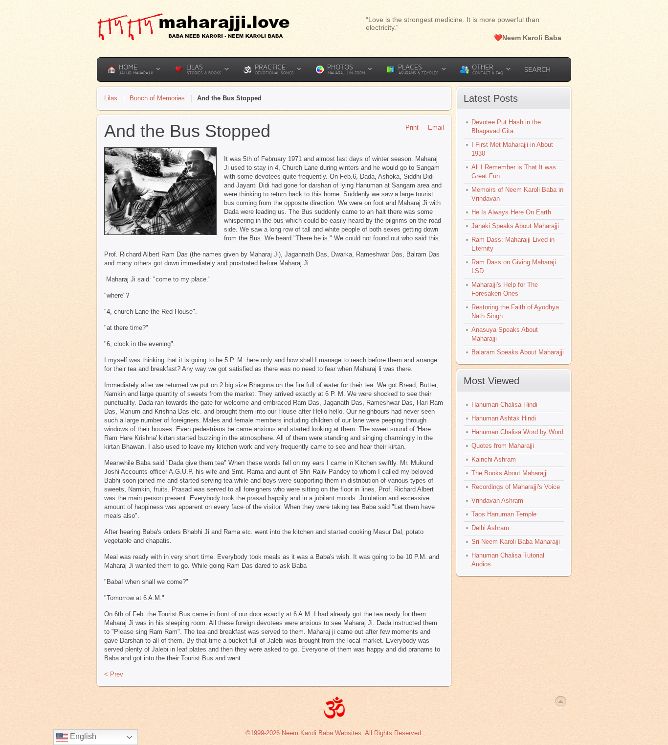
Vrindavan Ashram (497, 500)
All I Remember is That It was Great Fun (513, 171)
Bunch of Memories (157, 98)
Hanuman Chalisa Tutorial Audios (507, 560)
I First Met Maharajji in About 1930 (512, 149)
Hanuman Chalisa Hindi (504, 404)
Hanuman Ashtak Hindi (503, 418)
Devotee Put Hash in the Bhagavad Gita (506, 126)
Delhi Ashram (490, 528)
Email (436, 127)
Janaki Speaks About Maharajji (515, 226)
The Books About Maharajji (509, 473)
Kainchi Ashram (493, 459)
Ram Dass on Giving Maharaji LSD (513, 266)
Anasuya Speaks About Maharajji (504, 334)
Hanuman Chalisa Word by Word (517, 432)
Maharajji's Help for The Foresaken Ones (504, 289)
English (82, 736)
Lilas (110, 98)
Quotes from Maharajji (502, 445)
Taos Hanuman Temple (503, 514)
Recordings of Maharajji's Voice (515, 486)
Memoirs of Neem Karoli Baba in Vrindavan (517, 194)
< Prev (113, 674)
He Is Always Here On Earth (511, 212)
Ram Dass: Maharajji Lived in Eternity (513, 244)
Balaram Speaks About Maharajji (517, 352)
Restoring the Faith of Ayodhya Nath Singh (515, 311)
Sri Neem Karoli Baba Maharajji (515, 541)
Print (412, 127)
